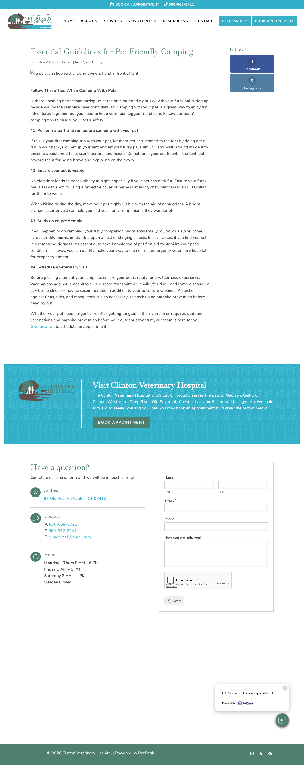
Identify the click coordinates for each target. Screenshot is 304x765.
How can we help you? (184, 537)
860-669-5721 (63, 524)
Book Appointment (274, 21)
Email (170, 500)
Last (221, 492)
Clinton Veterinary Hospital (53, 62)
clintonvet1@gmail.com (70, 537)
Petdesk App (234, 21)
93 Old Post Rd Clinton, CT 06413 (75, 498)
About (87, 21)
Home (69, 21)
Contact (204, 21)
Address (51, 490)
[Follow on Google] (270, 753)
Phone (169, 519)
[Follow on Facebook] (243, 753)
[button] (282, 720)
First (167, 492)
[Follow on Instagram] (252, 753)
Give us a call (42, 326)
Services (113, 21)
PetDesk (146, 753)
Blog (98, 62)
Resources (174, 21)
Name (170, 477)
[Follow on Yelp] (261, 753)
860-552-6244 (63, 530)
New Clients (140, 21)
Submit (174, 601)
